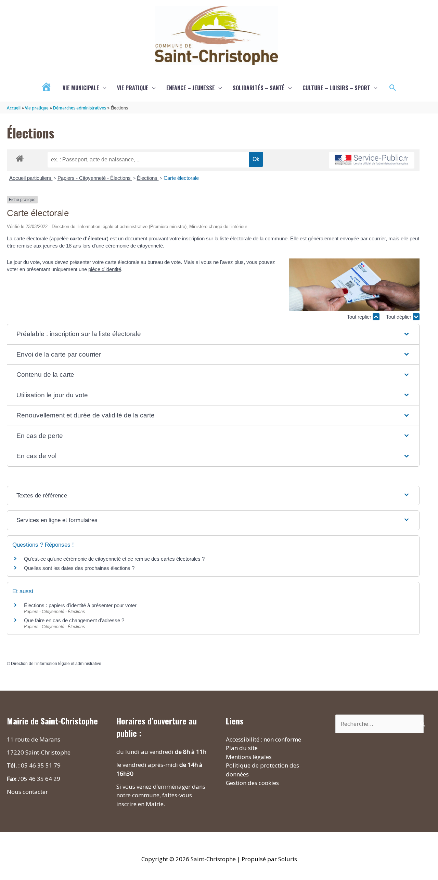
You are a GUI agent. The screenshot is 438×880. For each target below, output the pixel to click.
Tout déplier (399, 317)
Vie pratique (133, 88)
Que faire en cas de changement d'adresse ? (74, 620)
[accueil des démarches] (19, 157)
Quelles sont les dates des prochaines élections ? (79, 568)
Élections (148, 178)
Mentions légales (249, 757)
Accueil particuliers (31, 178)
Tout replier (360, 317)
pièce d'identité (104, 269)
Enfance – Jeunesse (190, 88)
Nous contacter (27, 792)
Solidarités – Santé (259, 88)
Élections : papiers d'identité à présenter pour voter (80, 605)
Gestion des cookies (252, 783)
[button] (392, 87)
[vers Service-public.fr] (371, 160)
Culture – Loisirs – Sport (336, 88)
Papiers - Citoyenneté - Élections (94, 178)
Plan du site (242, 748)
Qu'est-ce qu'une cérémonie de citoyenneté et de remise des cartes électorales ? (114, 559)
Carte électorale (181, 178)
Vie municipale (81, 88)
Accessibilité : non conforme (263, 739)
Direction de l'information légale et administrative (56, 663)
